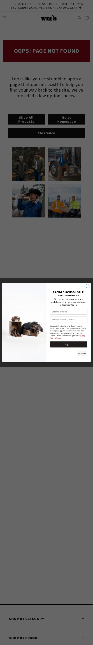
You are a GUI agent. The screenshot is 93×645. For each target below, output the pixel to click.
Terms (58, 338)
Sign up (68, 344)
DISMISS (82, 353)
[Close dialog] (88, 286)
